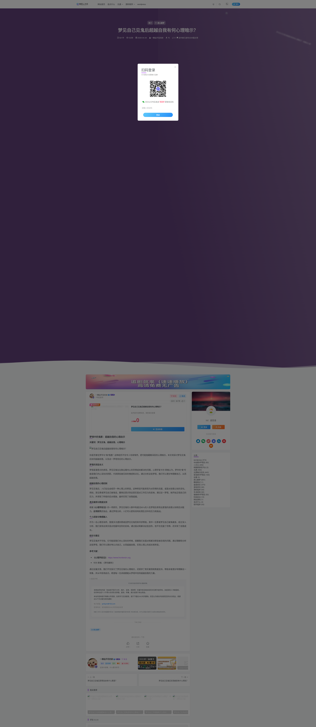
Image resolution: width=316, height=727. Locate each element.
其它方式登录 (148, 75)
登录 (158, 115)
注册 (156, 75)
